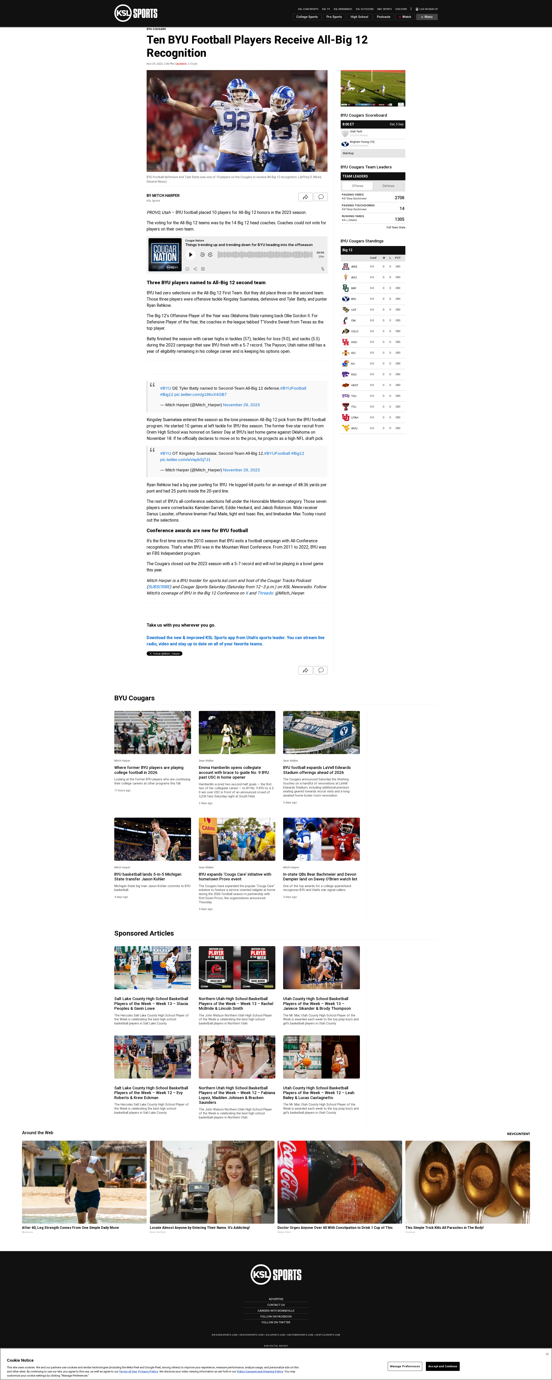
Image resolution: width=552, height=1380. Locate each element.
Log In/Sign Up (428, 9)
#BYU (165, 388)
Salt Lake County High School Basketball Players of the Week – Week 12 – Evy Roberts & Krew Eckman (151, 1093)
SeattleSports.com (327, 1335)
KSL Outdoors (364, 9)
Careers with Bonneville (276, 1310)
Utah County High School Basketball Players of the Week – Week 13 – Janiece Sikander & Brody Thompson (317, 1003)
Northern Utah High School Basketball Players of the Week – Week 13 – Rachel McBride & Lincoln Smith (236, 1003)
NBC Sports (384, 9)
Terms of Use (128, 1371)
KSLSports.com (275, 1335)
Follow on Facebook (276, 1316)
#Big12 (166, 394)
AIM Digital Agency (276, 1346)
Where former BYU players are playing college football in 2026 (148, 770)
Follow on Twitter (276, 1322)
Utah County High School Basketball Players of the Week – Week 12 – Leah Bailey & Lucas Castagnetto (318, 1093)
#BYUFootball (293, 388)
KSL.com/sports (308, 9)
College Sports (307, 17)
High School (359, 17)
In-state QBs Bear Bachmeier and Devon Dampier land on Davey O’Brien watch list (320, 876)
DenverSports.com (252, 1335)
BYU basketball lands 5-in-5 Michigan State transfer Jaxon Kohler (147, 876)
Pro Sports (334, 17)
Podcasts (383, 17)
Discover (401, 9)
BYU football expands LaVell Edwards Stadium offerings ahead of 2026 (317, 770)
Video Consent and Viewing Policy (260, 1371)
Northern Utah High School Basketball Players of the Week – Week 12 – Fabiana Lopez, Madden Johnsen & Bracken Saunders (237, 1095)
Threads (265, 593)
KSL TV (326, 9)
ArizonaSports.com (224, 1335)
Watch (406, 17)
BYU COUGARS (156, 29)
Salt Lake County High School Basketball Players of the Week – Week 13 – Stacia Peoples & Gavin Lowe (151, 1003)
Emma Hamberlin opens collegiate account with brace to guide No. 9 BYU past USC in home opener (234, 772)
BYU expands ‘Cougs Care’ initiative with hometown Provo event (235, 876)
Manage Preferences (405, 1366)
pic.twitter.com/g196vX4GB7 (200, 394)
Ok (547, 1353)
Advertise (276, 1299)
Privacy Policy (148, 1371)
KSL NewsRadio (343, 9)
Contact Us (276, 1304)
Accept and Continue (442, 1366)
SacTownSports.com (300, 1335)
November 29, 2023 (241, 404)
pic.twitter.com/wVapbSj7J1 (185, 459)
